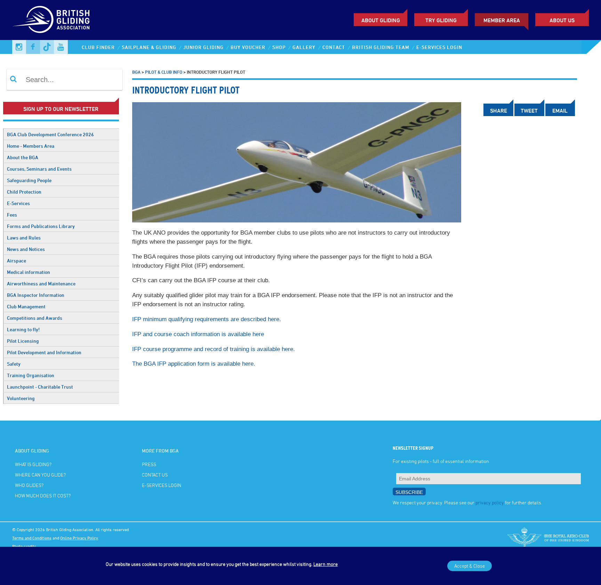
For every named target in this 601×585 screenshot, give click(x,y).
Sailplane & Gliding (149, 47)
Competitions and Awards (34, 318)
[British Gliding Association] (50, 19)
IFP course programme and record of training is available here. (213, 349)
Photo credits (24, 546)
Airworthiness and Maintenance (41, 283)
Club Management (26, 306)
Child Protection (24, 192)
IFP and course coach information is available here (198, 334)
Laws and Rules (24, 238)
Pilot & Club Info (163, 72)
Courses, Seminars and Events (39, 169)
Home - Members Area (30, 146)
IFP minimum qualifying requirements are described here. (206, 319)
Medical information (28, 272)
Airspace (16, 260)
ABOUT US (562, 20)
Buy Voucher (248, 47)
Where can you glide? (40, 475)
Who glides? (29, 485)
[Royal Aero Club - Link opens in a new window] (548, 537)
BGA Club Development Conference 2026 (50, 134)
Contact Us (155, 475)
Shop (279, 47)
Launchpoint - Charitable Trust (40, 387)
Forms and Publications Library (41, 226)
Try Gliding (441, 20)
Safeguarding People (29, 180)
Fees (12, 215)
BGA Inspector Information (35, 295)
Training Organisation (30, 375)
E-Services (18, 203)
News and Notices (26, 249)
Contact (333, 47)
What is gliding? (33, 464)
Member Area (501, 20)
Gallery (304, 47)
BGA (136, 72)
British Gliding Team (380, 47)
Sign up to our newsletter (60, 109)
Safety (14, 364)
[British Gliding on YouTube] (61, 47)
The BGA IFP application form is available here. (193, 363)
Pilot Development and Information (44, 352)
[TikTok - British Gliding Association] (47, 47)
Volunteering (21, 398)
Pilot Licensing (23, 341)
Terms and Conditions (31, 537)
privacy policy (489, 502)
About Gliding (380, 20)
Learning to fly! (23, 329)
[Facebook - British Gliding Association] (33, 47)
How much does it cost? (43, 495)
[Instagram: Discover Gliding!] (19, 47)
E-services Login (439, 47)
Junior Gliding (203, 47)
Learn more (325, 564)
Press (149, 464)
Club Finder (98, 47)
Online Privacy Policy (79, 537)
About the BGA (22, 157)
